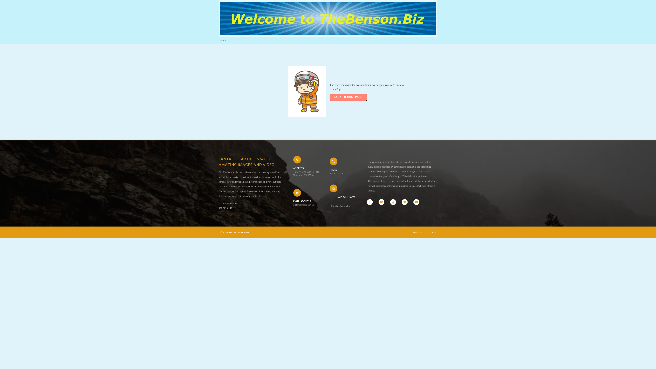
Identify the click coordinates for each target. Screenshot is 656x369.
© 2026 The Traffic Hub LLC (235, 232)
